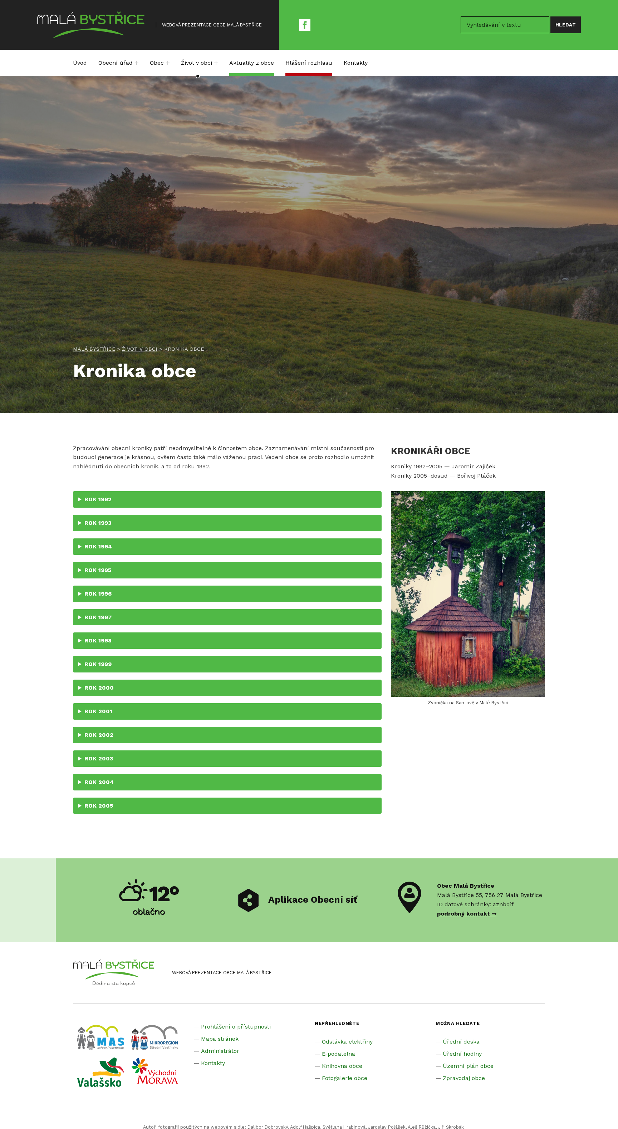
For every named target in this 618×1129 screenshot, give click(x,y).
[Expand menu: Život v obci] (216, 63)
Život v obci (196, 62)
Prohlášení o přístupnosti (236, 1026)
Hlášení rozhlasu (308, 62)
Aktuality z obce (251, 62)
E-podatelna (338, 1053)
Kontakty (356, 62)
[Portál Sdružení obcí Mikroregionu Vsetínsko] (100, 1071)
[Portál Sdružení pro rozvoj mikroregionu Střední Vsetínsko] (154, 1037)
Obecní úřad (115, 62)
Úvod (80, 62)
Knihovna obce (342, 1066)
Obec (157, 62)
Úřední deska (461, 1041)
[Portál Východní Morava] (154, 1070)
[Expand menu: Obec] (168, 63)
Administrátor (220, 1050)
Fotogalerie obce (344, 1078)
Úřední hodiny (462, 1053)
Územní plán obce (468, 1066)
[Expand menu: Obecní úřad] (136, 63)
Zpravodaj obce (464, 1078)
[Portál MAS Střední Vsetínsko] (100, 1036)
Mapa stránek (220, 1038)
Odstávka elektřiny (347, 1041)
